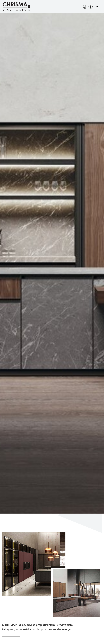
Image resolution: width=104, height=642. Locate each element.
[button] (97, 6)
